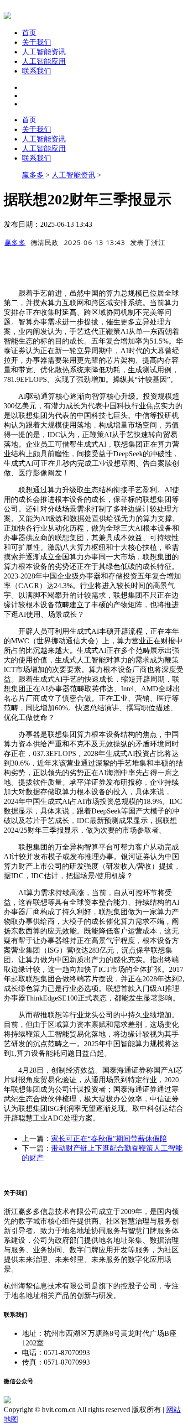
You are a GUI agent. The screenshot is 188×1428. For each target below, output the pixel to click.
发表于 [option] (148, 242)
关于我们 (36, 42)
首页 (29, 32)
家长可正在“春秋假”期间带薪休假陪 (109, 1138)
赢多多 (33, 175)
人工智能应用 (44, 61)
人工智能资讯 (44, 52)
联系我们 (36, 71)
